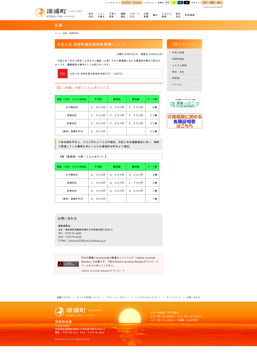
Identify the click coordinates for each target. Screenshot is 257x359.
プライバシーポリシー (117, 297)
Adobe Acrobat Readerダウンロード (103, 270)
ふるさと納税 (166, 15)
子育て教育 (112, 15)
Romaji (137, 2)
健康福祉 (123, 15)
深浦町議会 (178, 59)
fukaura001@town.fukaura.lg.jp (87, 240)
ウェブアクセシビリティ (147, 297)
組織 (65, 33)
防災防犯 (90, 15)
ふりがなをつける (112, 2)
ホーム (58, 33)
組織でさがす (64, 297)
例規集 (175, 78)
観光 (155, 15)
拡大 (205, 2)
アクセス (177, 84)
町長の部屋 (178, 52)
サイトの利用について (88, 297)
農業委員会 (74, 33)
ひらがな (126, 2)
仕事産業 (146, 15)
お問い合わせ (193, 297)
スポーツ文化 (134, 15)
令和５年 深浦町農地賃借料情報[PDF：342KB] (96, 73)
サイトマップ (173, 297)
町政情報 (190, 15)
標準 (167, 2)
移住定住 (178, 15)
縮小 (219, 2)
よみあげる (149, 2)
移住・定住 (178, 71)
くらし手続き (101, 15)
